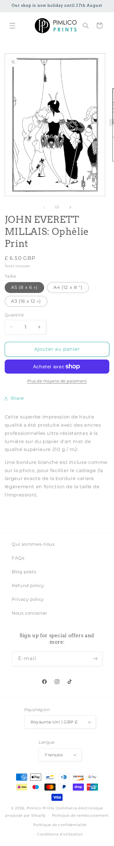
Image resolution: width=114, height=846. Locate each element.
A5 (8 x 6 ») (24, 287)
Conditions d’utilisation (60, 834)
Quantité (14, 315)
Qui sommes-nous (33, 544)
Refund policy (28, 585)
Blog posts (24, 571)
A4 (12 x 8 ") (67, 287)
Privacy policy (28, 599)
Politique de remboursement (80, 815)
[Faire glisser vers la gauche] (43, 207)
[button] (12, 25)
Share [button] (17, 398)
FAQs (18, 558)
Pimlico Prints (40, 808)
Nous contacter (29, 613)
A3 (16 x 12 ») (26, 301)
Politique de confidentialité (60, 825)
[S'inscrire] (95, 659)
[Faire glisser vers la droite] (70, 207)
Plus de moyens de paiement (57, 381)
